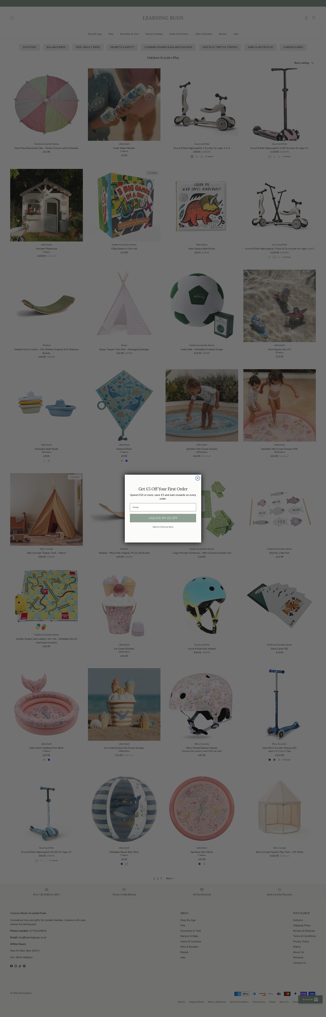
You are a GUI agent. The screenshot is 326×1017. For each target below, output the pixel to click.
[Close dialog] (197, 478)
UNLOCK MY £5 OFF (163, 518)
